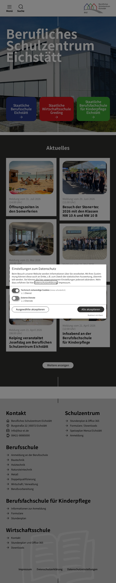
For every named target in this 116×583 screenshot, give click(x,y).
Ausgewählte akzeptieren (30, 309)
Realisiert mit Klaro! (95, 315)
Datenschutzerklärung (46, 282)
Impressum (64, 282)
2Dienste (27, 300)
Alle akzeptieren (91, 309)
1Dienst (26, 293)
